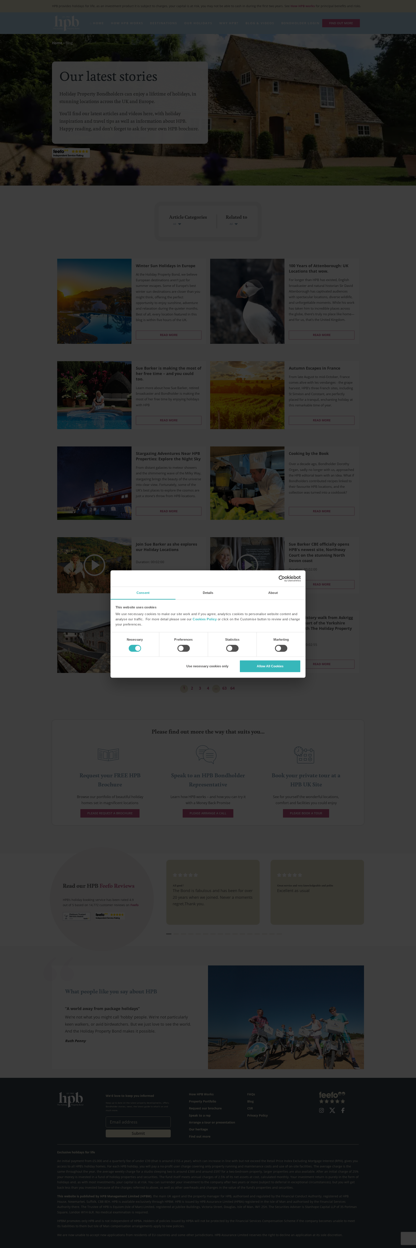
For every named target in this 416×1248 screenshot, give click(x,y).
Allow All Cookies (270, 666)
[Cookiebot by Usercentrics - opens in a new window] (282, 578)
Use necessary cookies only (207, 666)
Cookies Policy (205, 619)
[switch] (183, 648)
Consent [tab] (143, 593)
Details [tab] (208, 593)
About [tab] (273, 593)
